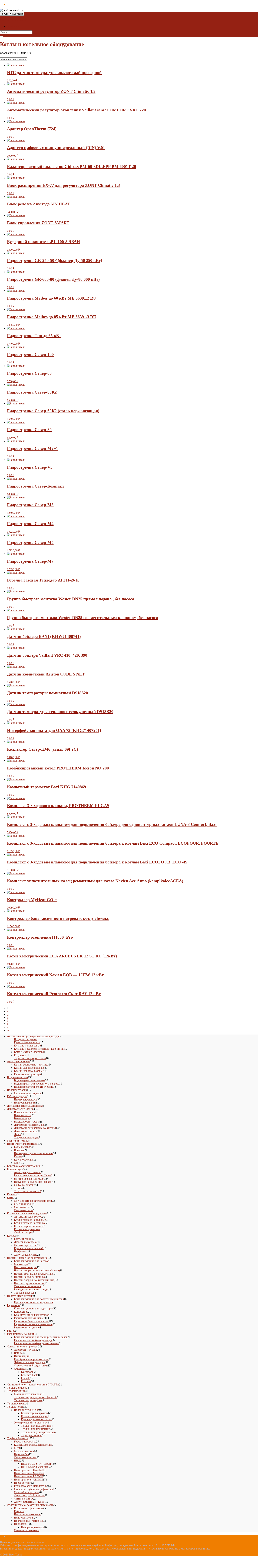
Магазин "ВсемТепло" (13, 19)
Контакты (13, 25)
